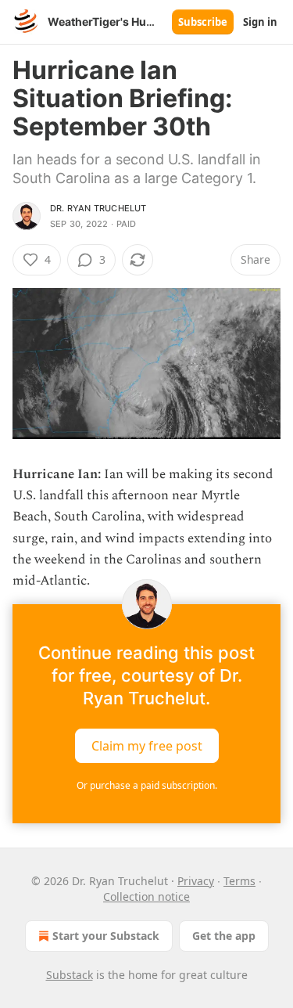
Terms (239, 880)
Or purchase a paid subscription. (147, 785)
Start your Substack (105, 935)
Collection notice (146, 896)
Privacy (195, 880)
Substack (69, 974)
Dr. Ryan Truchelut (98, 208)
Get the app (223, 935)
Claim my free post (146, 745)
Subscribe (202, 22)
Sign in (260, 22)
